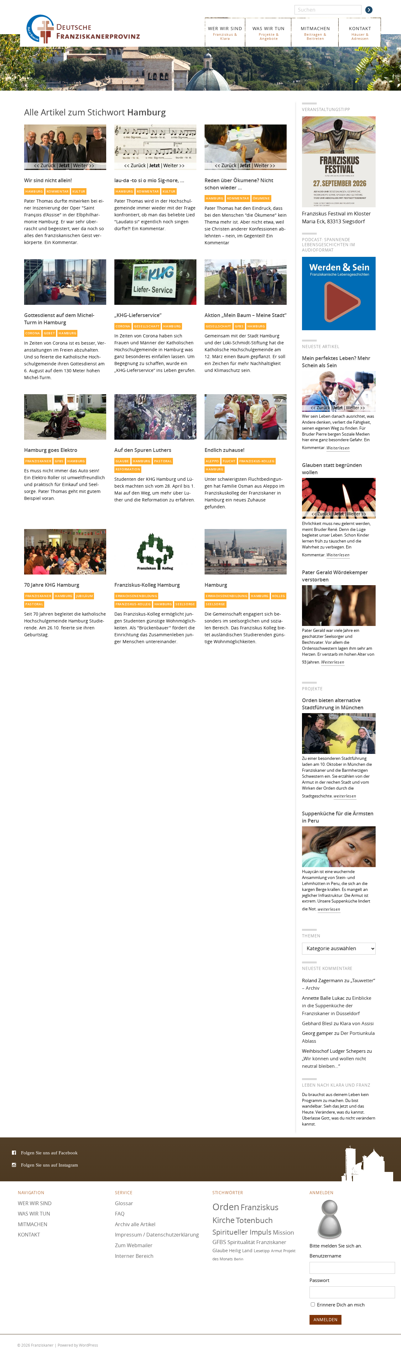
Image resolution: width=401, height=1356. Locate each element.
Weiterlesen (338, 448)
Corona (32, 333)
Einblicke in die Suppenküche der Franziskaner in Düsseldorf (336, 1005)
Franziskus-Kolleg (256, 461)
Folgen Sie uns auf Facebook (49, 1153)
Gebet (49, 333)
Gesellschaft (146, 326)
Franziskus (260, 1207)
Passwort (319, 1280)
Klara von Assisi (357, 1023)
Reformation (128, 469)
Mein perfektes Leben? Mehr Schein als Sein (336, 362)
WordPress (88, 1345)
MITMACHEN (315, 33)
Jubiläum (84, 596)
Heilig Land (241, 1250)
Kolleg (278, 596)
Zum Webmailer (134, 1245)
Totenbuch (254, 1221)
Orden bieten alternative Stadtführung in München (332, 704)
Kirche (223, 1220)
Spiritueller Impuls (242, 1232)
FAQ (119, 1213)
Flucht (229, 461)
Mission (283, 1232)
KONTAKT (360, 33)
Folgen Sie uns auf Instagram (49, 1165)
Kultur (78, 191)
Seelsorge (185, 604)
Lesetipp (262, 1250)
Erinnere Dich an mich (340, 1304)
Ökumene (261, 198)
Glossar (124, 1203)
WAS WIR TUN (269, 33)
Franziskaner (92, 29)
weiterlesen (345, 796)
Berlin (238, 1259)
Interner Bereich (134, 1256)
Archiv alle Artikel (135, 1224)
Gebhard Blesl (317, 1023)
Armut (276, 1250)
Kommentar (58, 191)
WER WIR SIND (225, 33)
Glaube (122, 461)
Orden (225, 1206)
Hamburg (34, 191)
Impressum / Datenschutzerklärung (157, 1235)
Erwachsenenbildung (136, 596)
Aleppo (212, 461)
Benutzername (325, 1256)
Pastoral (163, 461)
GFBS (239, 326)
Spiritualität (241, 1242)
